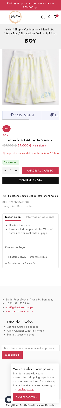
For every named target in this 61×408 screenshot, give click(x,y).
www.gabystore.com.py (19, 311)
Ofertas (27, 206)
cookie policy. (26, 389)
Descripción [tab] (13, 217)
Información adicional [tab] (40, 217)
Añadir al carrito (40, 170)
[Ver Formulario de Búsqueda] (43, 17)
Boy (30, 41)
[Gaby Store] (15, 17)
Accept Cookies (26, 396)
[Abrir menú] (4, 17)
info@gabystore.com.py (19, 307)
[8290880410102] (30, 77)
